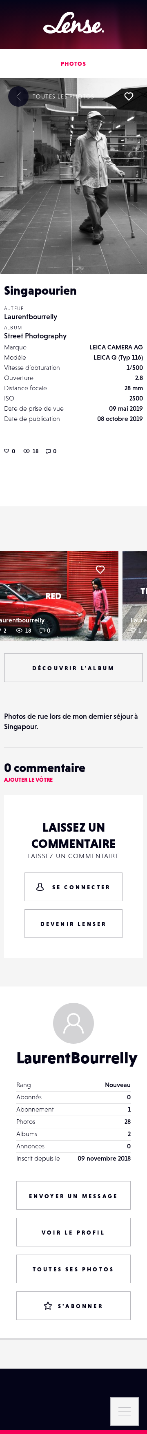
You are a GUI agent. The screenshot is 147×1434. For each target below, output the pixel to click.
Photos (73, 63)
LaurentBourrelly (76, 1057)
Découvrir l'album (73, 668)
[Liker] (128, 96)
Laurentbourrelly (30, 316)
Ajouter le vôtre (28, 779)
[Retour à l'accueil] (73, 23)
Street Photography (35, 335)
